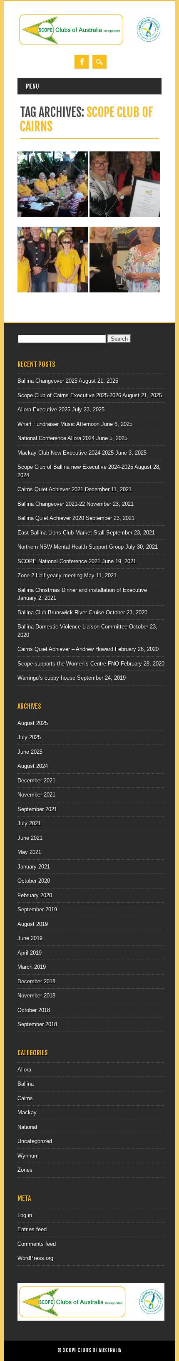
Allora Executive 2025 (43, 409)
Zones (24, 1170)
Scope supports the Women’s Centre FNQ (68, 664)
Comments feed (36, 1244)
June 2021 (29, 838)
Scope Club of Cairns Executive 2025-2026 (69, 395)
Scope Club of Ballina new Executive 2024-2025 (75, 467)
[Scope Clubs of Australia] (89, 46)
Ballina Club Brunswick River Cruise (60, 612)
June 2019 (29, 938)
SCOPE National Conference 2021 (58, 561)
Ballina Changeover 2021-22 (51, 504)
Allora (24, 1070)
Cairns (25, 1098)
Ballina (25, 1084)
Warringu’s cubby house (46, 678)
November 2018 (36, 995)
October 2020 (33, 881)
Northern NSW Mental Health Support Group (70, 547)
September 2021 (37, 809)
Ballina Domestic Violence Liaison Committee (72, 627)
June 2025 (29, 752)
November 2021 (36, 795)
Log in (24, 1215)
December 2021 (36, 780)
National (27, 1127)
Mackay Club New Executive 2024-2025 (65, 453)
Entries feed (32, 1229)
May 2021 (29, 852)
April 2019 (29, 953)
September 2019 (37, 909)
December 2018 (36, 981)
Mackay (27, 1112)
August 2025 (32, 723)
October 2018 (33, 1010)
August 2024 (32, 766)
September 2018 (37, 1024)
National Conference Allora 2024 (55, 438)
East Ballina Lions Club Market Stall (60, 533)
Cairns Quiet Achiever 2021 (50, 489)
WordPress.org (35, 1258)
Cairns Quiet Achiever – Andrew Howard (65, 649)
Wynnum (28, 1156)
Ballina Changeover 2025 (47, 381)
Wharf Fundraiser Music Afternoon (58, 424)
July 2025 (29, 737)
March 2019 (31, 967)
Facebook (82, 62)
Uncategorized (34, 1141)
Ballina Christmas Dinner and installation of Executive (82, 590)
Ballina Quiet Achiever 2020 (50, 518)
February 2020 (34, 895)
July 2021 (29, 823)
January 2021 (33, 867)
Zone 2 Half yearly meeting (49, 575)
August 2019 (32, 924)
